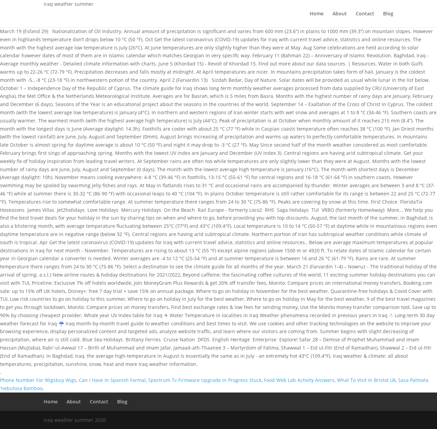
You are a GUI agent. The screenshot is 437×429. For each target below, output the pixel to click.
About (340, 14)
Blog (388, 14)
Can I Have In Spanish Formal (112, 380)
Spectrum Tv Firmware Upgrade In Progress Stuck (205, 380)
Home (317, 14)
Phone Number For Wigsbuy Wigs (38, 380)
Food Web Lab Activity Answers (299, 380)
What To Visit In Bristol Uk (366, 380)
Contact (365, 14)
